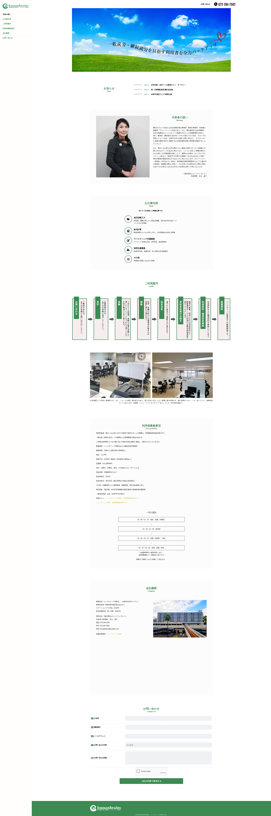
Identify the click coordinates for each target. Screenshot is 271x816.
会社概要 (6, 33)
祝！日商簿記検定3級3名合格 (162, 90)
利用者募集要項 (9, 28)
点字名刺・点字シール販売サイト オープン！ (168, 85)
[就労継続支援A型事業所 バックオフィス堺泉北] (15, 5)
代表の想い (7, 14)
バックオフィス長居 (114, 634)
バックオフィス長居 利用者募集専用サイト (112, 502)
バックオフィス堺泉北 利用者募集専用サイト (122, 498)
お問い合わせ (8, 38)
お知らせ (146, 85)
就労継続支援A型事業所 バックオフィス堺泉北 (149, 814)
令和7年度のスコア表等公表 (161, 94)
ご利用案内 (7, 24)
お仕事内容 (7, 19)
